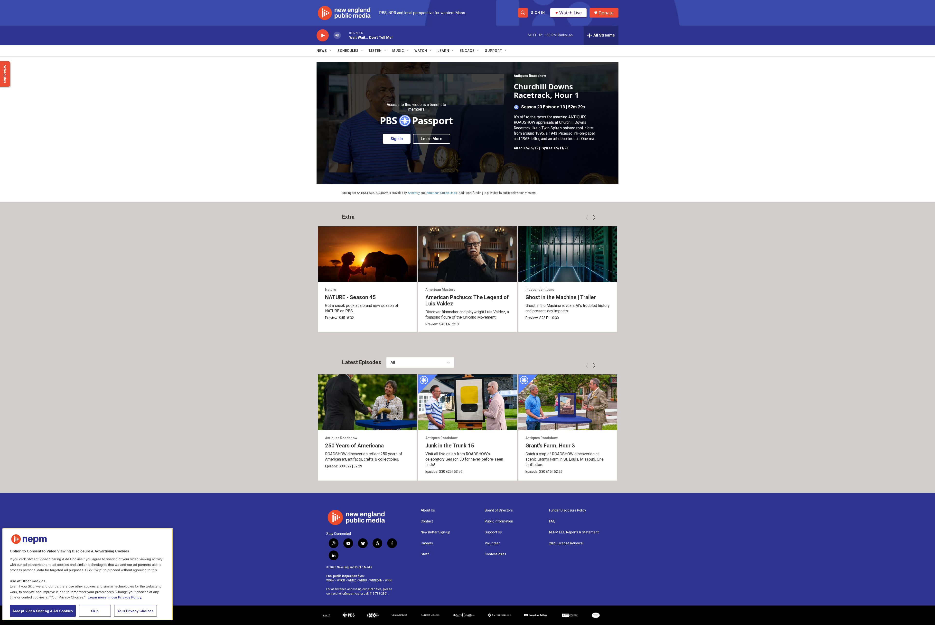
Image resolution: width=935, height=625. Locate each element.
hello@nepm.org (348, 593)
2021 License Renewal (566, 543)
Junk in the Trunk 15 (449, 446)
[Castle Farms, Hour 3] (868, 402)
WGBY (330, 580)
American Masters (440, 290)
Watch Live (570, 13)
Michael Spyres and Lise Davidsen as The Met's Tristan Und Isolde (667, 300)
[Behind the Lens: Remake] (868, 254)
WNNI (388, 580)
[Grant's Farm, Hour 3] (567, 402)
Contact (427, 521)
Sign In (538, 13)
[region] (87, 574)
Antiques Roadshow (530, 76)
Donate (606, 12)
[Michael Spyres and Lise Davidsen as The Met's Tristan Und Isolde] (668, 254)
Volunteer (492, 543)
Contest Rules (495, 554)
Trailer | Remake (746, 297)
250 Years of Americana (354, 446)
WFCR (341, 580)
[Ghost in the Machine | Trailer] (567, 254)
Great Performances (642, 290)
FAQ (552, 521)
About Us (428, 510)
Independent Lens (539, 290)
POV (729, 290)
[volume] (337, 35)
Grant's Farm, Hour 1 (751, 446)
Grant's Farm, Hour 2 (650, 446)
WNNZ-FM (376, 580)
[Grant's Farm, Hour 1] (768, 402)
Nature (330, 290)
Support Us (493, 532)
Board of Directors (499, 510)
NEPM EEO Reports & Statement (574, 532)
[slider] (345, 35)
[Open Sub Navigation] (331, 51)
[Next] (594, 218)
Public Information (499, 521)
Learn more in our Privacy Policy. (115, 597)
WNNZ (351, 580)
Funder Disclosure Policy (567, 510)
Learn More (431, 138)
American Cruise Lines (441, 193)
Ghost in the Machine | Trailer (560, 297)
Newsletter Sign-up (435, 532)
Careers (427, 543)
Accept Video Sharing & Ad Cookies (42, 611)
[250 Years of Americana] (367, 402)
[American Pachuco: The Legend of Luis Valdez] (467, 254)
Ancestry (414, 193)
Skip (95, 611)
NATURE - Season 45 (350, 297)
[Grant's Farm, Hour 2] (668, 402)
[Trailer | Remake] (768, 254)
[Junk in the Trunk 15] (467, 402)
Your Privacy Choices (135, 611)
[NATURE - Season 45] (367, 254)
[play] (323, 35)
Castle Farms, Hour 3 (851, 446)
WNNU (362, 580)
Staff (425, 554)
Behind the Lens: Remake (857, 297)
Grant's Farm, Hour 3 (550, 446)
